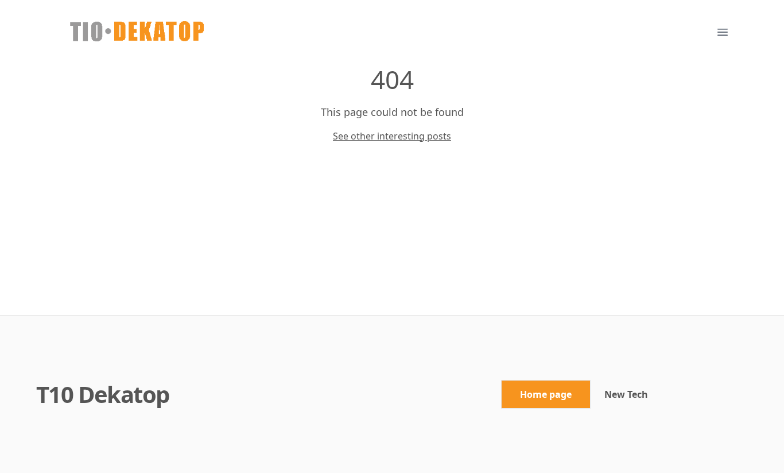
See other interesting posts (392, 136)
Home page (546, 394)
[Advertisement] (392, 229)
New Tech (626, 394)
